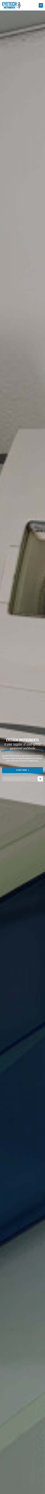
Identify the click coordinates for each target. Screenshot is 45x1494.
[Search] (40, 778)
